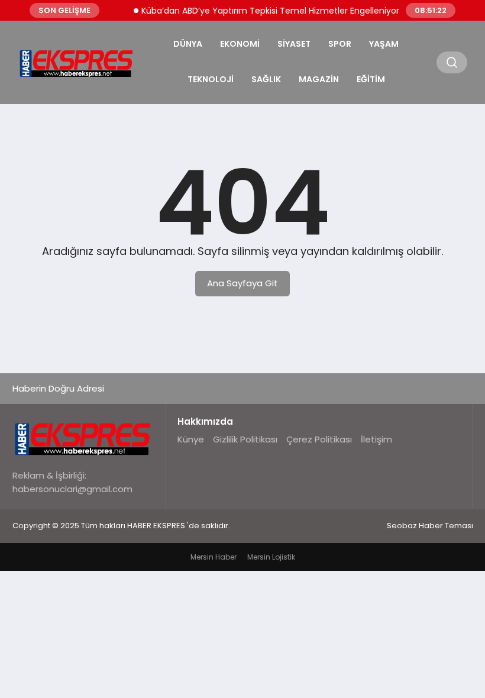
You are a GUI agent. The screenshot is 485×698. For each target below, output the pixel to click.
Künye (190, 439)
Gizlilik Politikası (245, 439)
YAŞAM (384, 44)
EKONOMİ (240, 44)
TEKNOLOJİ (210, 79)
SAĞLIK (266, 79)
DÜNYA (187, 44)
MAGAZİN (319, 79)
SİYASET (294, 44)
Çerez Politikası (319, 439)
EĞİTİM (371, 79)
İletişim (376, 439)
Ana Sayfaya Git (242, 283)
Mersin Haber (213, 557)
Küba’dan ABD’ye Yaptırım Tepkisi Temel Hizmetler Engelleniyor (265, 11)
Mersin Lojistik (271, 557)
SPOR (339, 44)
